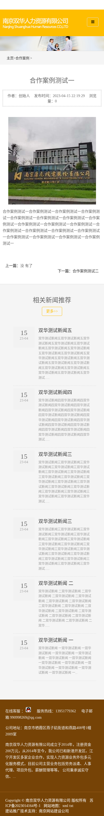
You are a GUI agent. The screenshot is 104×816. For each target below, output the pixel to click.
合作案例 (22, 58)
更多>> (52, 311)
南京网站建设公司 (54, 811)
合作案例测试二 (86, 271)
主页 (10, 58)
